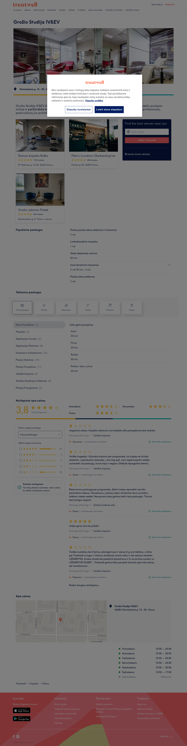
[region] (94, 96)
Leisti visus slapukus (109, 109)
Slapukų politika (94, 100)
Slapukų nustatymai (79, 109)
